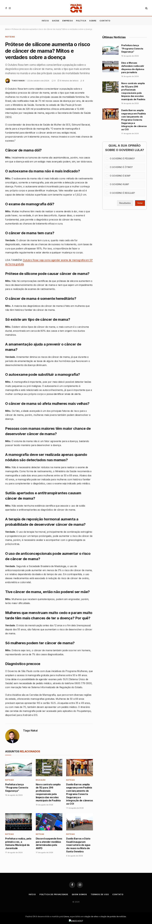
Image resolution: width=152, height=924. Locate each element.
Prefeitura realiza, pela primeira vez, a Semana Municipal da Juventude (18, 843)
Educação (41, 780)
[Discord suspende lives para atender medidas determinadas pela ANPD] (49, 821)
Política (81, 21)
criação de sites (91, 916)
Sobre (92, 21)
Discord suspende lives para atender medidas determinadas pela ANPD (49, 843)
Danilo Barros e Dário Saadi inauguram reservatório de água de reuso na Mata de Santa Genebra (78, 845)
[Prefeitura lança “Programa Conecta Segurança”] (18, 767)
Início (45, 21)
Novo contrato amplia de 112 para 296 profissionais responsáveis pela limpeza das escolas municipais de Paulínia (48, 792)
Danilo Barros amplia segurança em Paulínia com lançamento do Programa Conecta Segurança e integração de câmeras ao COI (79, 794)
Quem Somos (79, 894)
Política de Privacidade (53, 894)
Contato (105, 21)
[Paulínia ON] (76, 8)
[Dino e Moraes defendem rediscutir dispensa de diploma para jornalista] (110, 66)
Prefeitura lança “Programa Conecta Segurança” (16, 787)
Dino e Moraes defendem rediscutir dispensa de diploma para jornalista (132, 67)
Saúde (55, 21)
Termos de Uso (100, 894)
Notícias (10, 37)
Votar (140, 203)
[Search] (146, 8)
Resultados (125, 203)
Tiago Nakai (18, 81)
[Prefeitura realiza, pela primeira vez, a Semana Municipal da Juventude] (18, 821)
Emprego (67, 21)
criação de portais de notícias (113, 916)
